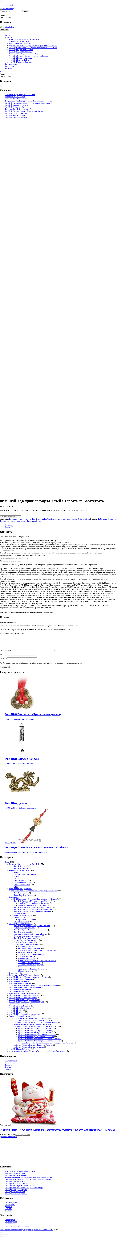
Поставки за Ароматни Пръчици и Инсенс (30, 934)
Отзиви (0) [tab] (9, 527)
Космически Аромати (26, 959)
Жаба (100, 519)
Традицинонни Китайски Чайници (23, 1004)
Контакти (8, 1067)
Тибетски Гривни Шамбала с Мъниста (29, 1047)
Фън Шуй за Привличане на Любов (23, 998)
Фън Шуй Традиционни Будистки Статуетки (26, 1002)
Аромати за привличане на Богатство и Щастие (37, 950)
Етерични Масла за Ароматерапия (27, 936)
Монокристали (19, 917)
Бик (15, 887)
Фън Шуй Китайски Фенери (20, 1008)
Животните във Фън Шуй (19, 41)
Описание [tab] (8, 525)
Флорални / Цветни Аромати (29, 948)
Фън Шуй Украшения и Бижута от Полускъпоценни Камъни (33, 48)
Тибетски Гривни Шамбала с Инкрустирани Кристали (35, 1026)
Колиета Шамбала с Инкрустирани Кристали (31, 1024)
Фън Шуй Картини (16, 1012)
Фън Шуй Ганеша (21, 868)
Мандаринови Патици (22, 883)
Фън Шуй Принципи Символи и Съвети (25, 1014)
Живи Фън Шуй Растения (24, 895)
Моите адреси (10, 1224)
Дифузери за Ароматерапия (24, 928)
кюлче (23, 521)
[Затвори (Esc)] (8, 1234)
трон (40, 521)
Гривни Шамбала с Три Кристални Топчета (35, 1028)
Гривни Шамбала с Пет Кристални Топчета (35, 1033)
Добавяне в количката (8, 517)
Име (2, 654)
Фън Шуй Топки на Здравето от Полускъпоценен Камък (36, 985)
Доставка (8, 68)
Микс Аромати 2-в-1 (26, 971)
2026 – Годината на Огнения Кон (27, 874)
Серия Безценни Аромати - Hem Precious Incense (37, 961)
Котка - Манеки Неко (22, 885)
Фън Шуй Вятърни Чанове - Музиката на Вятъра (28, 977)
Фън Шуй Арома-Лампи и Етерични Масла (31, 930)
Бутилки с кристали (26, 920)
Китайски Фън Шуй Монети (20, 44)
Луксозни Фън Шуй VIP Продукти (22, 994)
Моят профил (10, 5)
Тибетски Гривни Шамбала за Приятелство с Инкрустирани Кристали (45, 1043)
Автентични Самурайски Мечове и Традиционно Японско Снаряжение (37, 1051)
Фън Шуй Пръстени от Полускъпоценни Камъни (33, 909)
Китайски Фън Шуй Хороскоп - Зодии (24, 975)
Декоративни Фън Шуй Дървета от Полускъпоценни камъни (33, 46)
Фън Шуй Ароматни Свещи (25, 938)
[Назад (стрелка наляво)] (1, 1236)
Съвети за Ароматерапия (23, 942)
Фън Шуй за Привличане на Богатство (55, 519)
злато (105, 519)
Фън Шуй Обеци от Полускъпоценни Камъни (32, 911)
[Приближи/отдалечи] (1, 1234)
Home (87, 519)
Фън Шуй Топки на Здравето (20, 62)
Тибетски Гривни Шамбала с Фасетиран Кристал (33, 1045)
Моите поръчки (11, 1222)
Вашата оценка (6, 634)
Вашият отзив (6, 650)
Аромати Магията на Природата (31, 965)
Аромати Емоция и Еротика (29, 963)
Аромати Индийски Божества (30, 954)
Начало (7, 35)
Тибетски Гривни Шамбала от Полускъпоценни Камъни (36, 1022)
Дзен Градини (14, 897)
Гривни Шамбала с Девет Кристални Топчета (36, 1037)
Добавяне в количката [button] (25, 719)
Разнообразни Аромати (27, 967)
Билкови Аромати (25, 952)
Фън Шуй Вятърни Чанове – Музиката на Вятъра (28, 56)
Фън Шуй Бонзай (20, 893)
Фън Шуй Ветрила (16, 1010)
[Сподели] (5, 1234)
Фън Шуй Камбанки (17, 991)
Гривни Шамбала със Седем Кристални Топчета (37, 1035)
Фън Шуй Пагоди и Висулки (20, 58)
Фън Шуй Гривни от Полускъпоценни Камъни (32, 901)
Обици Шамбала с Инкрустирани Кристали (31, 1018)
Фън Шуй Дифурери (22, 932)
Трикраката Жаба (20, 880)
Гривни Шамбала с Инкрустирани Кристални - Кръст (39, 1041)
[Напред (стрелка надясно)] (3, 1236)
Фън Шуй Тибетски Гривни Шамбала (33, 903)
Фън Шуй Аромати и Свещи (20, 52)
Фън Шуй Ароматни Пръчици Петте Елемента (32, 926)
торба (35, 521)
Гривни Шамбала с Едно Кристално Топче (35, 1030)
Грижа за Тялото (20, 913)
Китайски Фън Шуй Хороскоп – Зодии (24, 54)
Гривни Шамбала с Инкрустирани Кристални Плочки (39, 1039)
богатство (111, 519)
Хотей (12, 521)
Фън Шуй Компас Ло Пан (19, 60)
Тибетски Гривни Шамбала (20, 1016)
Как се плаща (10, 66)
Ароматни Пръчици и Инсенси (26, 944)
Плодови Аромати (25, 946)
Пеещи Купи (14, 973)
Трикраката (4, 521)
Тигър (16, 878)
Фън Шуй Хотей (78, 519)
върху (18, 521)
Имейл (3, 659)
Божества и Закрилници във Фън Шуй (24, 39)
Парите (29, 521)
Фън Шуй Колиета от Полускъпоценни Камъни (32, 907)
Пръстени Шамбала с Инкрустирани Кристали (32, 1020)
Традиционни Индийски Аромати (31, 969)
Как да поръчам (11, 64)
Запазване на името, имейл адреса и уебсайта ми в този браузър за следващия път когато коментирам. (42, 663)
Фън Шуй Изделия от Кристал (21, 50)
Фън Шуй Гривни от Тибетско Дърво (32, 905)
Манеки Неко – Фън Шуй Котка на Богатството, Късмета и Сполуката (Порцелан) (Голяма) (57, 1129)
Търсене (25, 11)
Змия (16, 872)
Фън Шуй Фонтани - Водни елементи (24, 1000)
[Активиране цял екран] (3, 1234)
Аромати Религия (25, 957)
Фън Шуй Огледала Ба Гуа (19, 989)
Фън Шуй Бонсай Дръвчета (20, 1049)
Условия (8, 1069)
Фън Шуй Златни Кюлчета (19, 1006)
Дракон (16, 876)
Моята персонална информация (17, 1226)
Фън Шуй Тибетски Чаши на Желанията (25, 987)
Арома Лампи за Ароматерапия (26, 940)
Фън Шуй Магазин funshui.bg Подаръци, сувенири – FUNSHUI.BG (26, 1230)
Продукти (8, 37)
